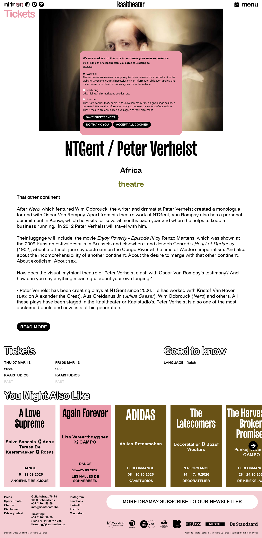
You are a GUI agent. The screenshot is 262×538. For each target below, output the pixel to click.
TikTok (74, 509)
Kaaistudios (16, 375)
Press (8, 497)
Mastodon (76, 513)
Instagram (77, 497)
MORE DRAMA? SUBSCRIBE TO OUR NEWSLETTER (182, 502)
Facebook (76, 501)
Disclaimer (11, 509)
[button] (253, 446)
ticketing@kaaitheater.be (48, 524)
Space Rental (13, 501)
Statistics (91, 99)
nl (6, 4)
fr (12, 4)
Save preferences (100, 117)
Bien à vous (252, 532)
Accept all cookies (132, 124)
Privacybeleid (13, 513)
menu (249, 4)
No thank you (97, 124)
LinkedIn (75, 505)
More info (87, 66)
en (19, 4)
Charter (9, 505)
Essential (91, 73)
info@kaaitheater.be (45, 507)
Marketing (92, 90)
